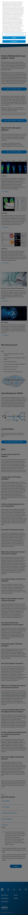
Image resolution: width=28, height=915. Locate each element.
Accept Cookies (14, 41)
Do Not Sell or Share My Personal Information (14, 33)
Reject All (14, 37)
